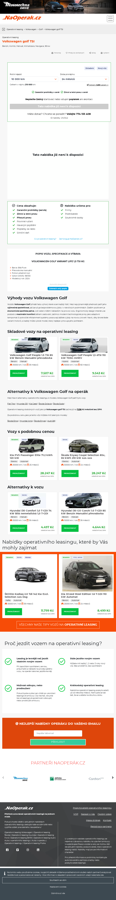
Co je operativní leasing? (45, 239)
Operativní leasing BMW (21, 838)
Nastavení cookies (58, 887)
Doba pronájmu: (67, 74)
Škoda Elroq (12, 421)
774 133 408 (83, 114)
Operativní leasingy (13, 843)
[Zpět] (4, 29)
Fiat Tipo (11, 404)
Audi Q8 (51, 421)
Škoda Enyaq (40, 421)
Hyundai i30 (22, 404)
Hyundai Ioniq (26, 421)
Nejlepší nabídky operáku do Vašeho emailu (59, 723)
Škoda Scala (58, 404)
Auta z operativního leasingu (17, 840)
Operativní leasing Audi (44, 838)
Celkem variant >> (98, 85)
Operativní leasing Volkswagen (18, 832)
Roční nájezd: (16, 74)
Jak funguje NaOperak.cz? (71, 239)
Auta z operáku (39, 840)
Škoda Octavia (45, 404)
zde (102, 875)
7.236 (79, 409)
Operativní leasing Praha (34, 843)
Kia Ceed (33, 404)
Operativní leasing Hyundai (24, 835)
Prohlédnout (19, 373)
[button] (113, 778)
